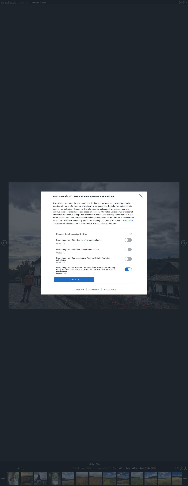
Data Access (94, 289)
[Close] (141, 196)
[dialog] (94, 243)
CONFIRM (74, 280)
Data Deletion (78, 289)
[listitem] (94, 234)
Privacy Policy (110, 289)
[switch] (128, 240)
